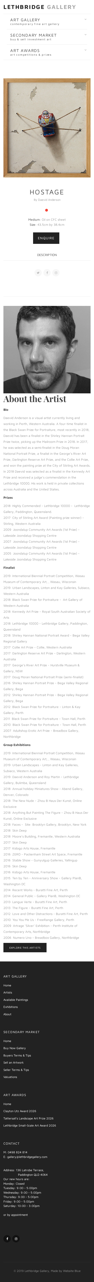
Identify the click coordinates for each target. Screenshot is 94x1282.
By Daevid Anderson (47, 199)
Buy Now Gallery (14, 1048)
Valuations (10, 1077)
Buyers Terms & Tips (17, 1055)
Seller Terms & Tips (16, 1070)
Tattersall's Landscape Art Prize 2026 (28, 1118)
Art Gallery (35, 21)
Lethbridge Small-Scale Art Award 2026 (29, 1125)
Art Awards (31, 52)
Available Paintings (15, 1000)
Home (7, 985)
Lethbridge (39, 6)
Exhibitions (10, 1007)
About (7, 1014)
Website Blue (72, 1271)
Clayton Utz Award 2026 (19, 1111)
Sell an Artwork (13, 1062)
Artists (7, 992)
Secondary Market (33, 37)
